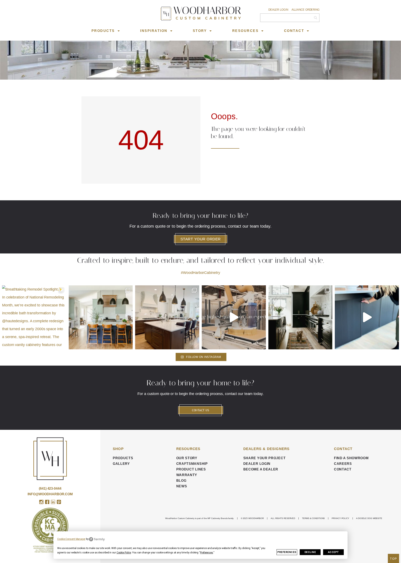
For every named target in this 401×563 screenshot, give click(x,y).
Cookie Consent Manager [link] (71, 539)
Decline (310, 552)
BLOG (181, 480)
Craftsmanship (192, 463)
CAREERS (343, 463)
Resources (245, 31)
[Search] (315, 18)
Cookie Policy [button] (124, 552)
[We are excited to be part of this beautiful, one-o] (300, 317)
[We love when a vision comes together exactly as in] (367, 317)
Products (103, 31)
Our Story (186, 458)
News (181, 486)
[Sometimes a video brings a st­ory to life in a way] (234, 317)
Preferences (286, 552)
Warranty (186, 475)
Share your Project (264, 458)
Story (200, 31)
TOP (393, 558)
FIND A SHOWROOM (351, 458)
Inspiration (154, 31)
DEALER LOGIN (256, 463)
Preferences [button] (206, 552)
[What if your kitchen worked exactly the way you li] (167, 317)
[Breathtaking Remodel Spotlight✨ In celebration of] (34, 317)
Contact (294, 31)
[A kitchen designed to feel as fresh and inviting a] (101, 317)
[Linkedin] (53, 502)
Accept (333, 552)
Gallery (121, 463)
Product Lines (191, 469)
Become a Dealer (260, 469)
